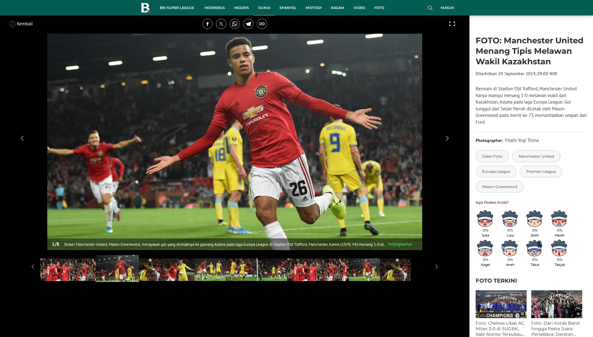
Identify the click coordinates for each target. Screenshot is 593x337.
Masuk (447, 8)
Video (359, 8)
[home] (145, 9)
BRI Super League (177, 8)
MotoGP (314, 8)
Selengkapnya (400, 244)
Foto (379, 8)
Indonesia (214, 8)
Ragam (337, 8)
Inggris (241, 8)
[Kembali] (32, 24)
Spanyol (288, 8)
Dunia (264, 8)
